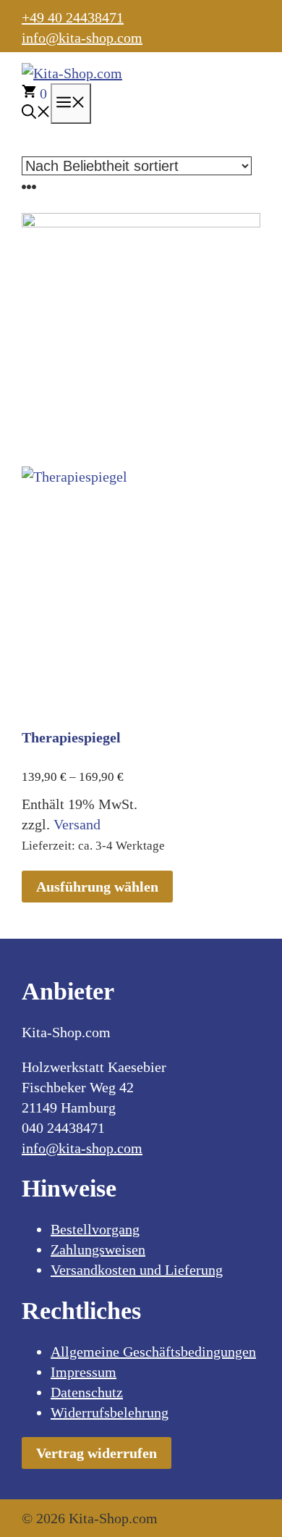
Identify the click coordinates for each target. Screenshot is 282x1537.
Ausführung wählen (97, 887)
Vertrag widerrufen (96, 1453)
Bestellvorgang (95, 1229)
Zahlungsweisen (98, 1249)
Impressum (83, 1372)
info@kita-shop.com (82, 38)
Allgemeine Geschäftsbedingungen (153, 1352)
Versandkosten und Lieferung (137, 1270)
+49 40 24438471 (73, 17)
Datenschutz (87, 1392)
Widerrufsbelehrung (109, 1412)
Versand (77, 824)
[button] (36, 114)
